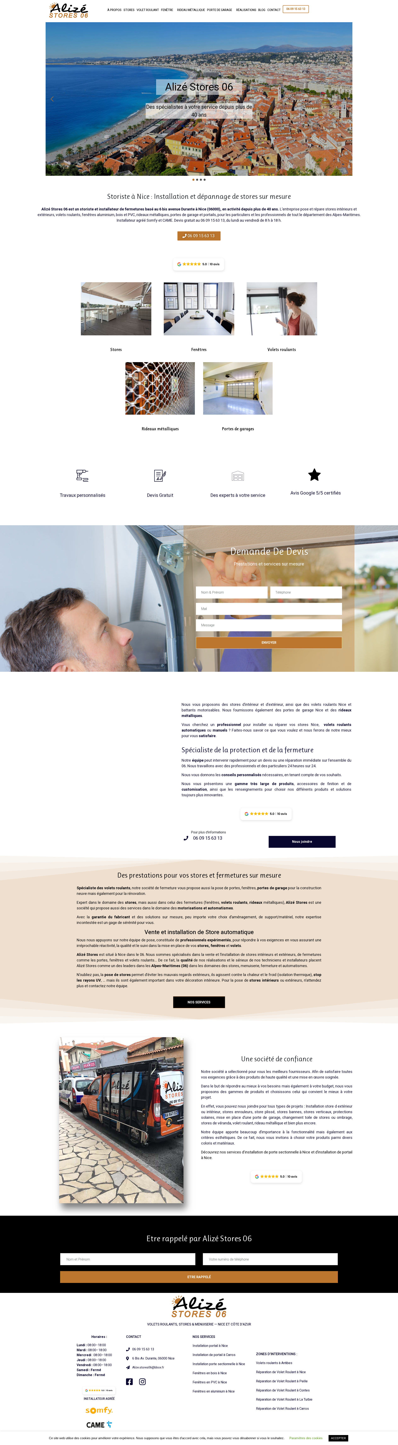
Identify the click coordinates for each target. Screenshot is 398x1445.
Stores (129, 10)
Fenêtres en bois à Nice (210, 1373)
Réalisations (246, 10)
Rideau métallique (191, 10)
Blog (261, 10)
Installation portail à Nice (210, 1345)
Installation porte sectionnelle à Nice (219, 1364)
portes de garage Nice (303, 710)
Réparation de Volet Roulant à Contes (283, 1390)
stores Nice (308, 725)
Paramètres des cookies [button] (306, 1438)
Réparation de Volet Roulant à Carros (282, 1408)
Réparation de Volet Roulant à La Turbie (284, 1399)
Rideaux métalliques (160, 428)
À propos (114, 10)
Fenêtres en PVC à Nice (210, 1382)
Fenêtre (167, 10)
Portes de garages (238, 428)
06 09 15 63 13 (295, 9)
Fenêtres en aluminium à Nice (214, 1391)
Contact (274, 10)
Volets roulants (282, 349)
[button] (52, 99)
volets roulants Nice (328, 704)
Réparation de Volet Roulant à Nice (281, 1372)
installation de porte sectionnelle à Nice (277, 1152)
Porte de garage (219, 10)
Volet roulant (148, 10)
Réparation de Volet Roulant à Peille (282, 1381)
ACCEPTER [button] (338, 1438)
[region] (199, 102)
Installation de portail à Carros (214, 1354)
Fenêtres (199, 349)
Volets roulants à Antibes (274, 1363)
